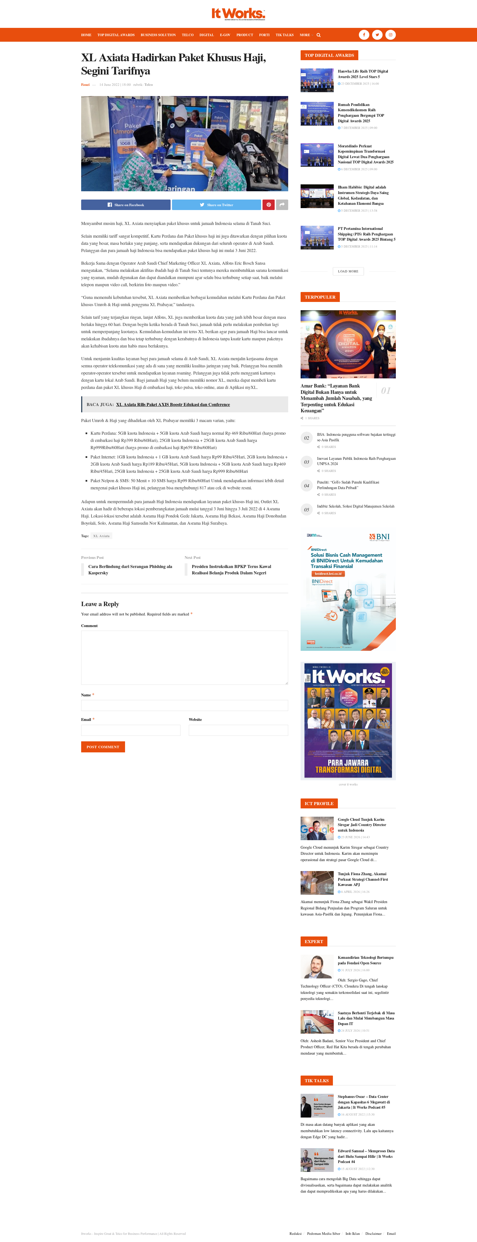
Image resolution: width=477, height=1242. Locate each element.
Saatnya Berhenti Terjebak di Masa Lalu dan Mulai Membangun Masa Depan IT (366, 1018)
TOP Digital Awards (116, 35)
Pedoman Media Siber (323, 1233)
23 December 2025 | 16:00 (359, 83)
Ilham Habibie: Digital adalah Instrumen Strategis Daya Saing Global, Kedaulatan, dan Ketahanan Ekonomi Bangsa (363, 195)
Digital (207, 35)
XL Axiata (101, 536)
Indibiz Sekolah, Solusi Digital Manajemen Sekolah (355, 506)
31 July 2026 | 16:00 (355, 970)
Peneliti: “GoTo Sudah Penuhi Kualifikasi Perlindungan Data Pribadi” (348, 484)
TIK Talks (285, 35)
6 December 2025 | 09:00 (358, 169)
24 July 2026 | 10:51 (355, 1030)
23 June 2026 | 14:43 (355, 837)
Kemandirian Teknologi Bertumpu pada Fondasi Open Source (366, 960)
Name (88, 695)
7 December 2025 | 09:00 (358, 128)
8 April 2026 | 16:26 (355, 892)
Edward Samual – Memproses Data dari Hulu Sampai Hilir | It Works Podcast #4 (366, 1156)
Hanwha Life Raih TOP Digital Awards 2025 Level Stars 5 (363, 73)
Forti (264, 35)
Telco (188, 35)
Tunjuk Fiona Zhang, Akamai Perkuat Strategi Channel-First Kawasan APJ (363, 879)
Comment (89, 625)
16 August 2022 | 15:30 (357, 1114)
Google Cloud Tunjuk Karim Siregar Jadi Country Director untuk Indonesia (362, 824)
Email (88, 719)
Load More (348, 271)
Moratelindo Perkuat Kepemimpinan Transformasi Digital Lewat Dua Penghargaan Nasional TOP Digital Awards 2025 (366, 154)
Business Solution (158, 35)
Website (195, 719)
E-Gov (225, 35)
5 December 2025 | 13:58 (358, 210)
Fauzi (85, 84)
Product (245, 35)
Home (86, 35)
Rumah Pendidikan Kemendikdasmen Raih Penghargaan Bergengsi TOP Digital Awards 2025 (361, 113)
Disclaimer (373, 1233)
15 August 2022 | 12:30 (357, 1169)
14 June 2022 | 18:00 (115, 84)
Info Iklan (353, 1233)
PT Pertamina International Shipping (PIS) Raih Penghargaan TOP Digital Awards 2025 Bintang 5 (367, 233)
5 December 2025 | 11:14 (358, 246)
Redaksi (296, 1233)
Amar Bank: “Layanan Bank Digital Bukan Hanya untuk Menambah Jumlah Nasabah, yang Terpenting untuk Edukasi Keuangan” (336, 398)
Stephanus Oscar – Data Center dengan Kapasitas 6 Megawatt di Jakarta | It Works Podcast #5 (364, 1102)
